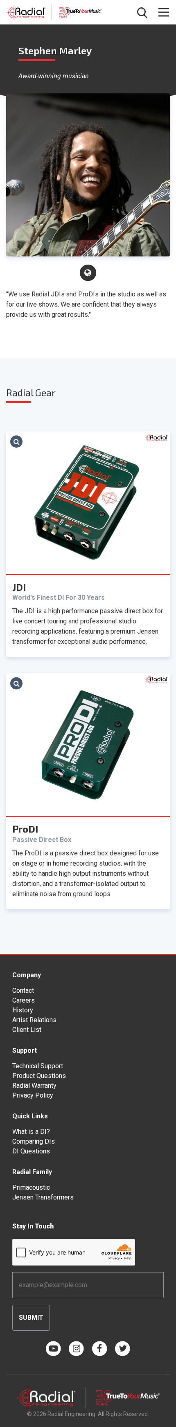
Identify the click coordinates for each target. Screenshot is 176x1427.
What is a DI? (31, 1131)
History (22, 1010)
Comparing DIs (33, 1141)
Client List (26, 1030)
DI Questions (31, 1151)
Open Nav (163, 12)
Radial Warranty (34, 1085)
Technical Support (37, 1066)
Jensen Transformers (43, 1197)
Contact (23, 990)
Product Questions (39, 1076)
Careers (23, 1000)
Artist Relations (34, 1020)
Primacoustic (31, 1187)
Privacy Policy (32, 1095)
